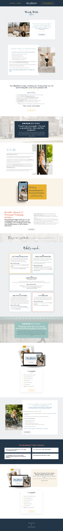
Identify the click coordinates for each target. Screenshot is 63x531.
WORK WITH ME (12, 3)
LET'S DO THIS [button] (31, 229)
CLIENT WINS (19, 3)
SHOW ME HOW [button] (31, 110)
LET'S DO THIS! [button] (41, 34)
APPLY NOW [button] (31, 390)
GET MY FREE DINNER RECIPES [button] (48, 3)
